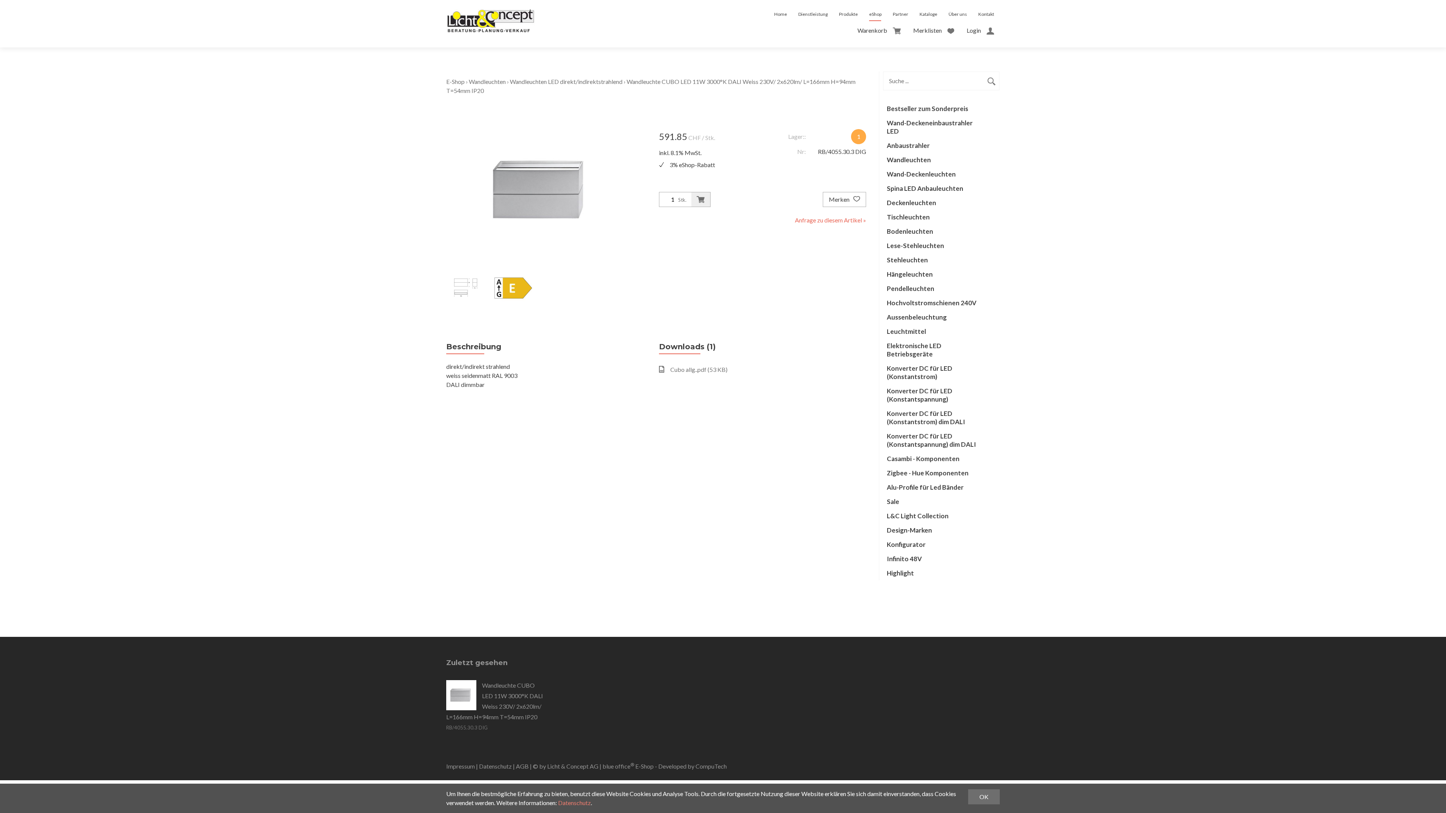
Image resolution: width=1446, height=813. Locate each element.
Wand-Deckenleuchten (921, 174)
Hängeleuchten (910, 274)
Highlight (900, 573)
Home (780, 14)
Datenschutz (495, 766)
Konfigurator (906, 544)
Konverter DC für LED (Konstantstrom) (919, 372)
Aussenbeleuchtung (917, 317)
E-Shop (455, 81)
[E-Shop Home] (490, 14)
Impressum (460, 766)
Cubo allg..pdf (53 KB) (699, 369)
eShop (875, 14)
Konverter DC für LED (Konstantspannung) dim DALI (931, 440)
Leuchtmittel (906, 331)
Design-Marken (909, 530)
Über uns (958, 14)
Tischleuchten (908, 217)
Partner (900, 14)
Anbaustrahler (908, 145)
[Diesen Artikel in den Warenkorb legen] (700, 199)
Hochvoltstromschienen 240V (931, 303)
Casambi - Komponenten (923, 459)
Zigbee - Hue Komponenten (928, 473)
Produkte (848, 14)
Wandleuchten (487, 81)
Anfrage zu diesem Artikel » (830, 220)
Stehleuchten (907, 260)
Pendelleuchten (910, 288)
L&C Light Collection (918, 516)
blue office (618, 766)
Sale (893, 501)
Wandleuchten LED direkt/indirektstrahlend (566, 81)
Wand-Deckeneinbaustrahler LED (930, 127)
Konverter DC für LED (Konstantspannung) (919, 395)
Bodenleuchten (910, 231)
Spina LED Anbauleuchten (925, 188)
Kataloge (928, 14)
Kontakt (986, 14)
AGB (522, 766)
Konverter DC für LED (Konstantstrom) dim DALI (926, 418)
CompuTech (711, 766)
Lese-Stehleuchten (915, 246)
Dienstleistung (813, 14)
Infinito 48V (904, 559)
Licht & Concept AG (572, 766)
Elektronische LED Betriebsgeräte (914, 350)
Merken (840, 199)
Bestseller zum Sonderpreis (927, 109)
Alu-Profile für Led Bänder (925, 487)
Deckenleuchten (911, 203)
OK (983, 796)
